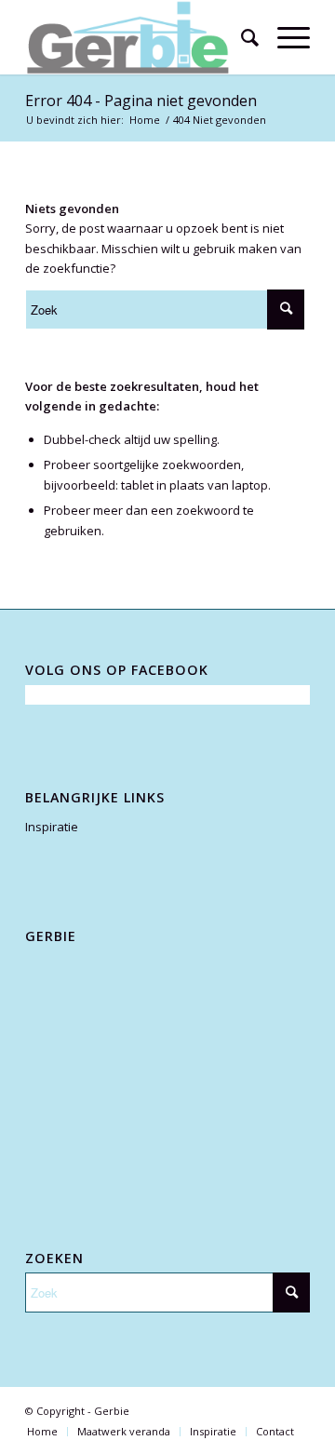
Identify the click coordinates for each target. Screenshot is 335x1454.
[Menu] (284, 37)
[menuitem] (240, 37)
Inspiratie (51, 826)
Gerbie (111, 1411)
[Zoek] (240, 37)
